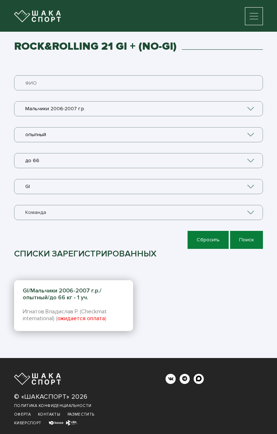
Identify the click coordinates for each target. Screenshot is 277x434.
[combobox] (138, 108)
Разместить (80, 414)
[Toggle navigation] (254, 16)
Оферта (22, 414)
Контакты (49, 414)
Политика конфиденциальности (52, 405)
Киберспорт (27, 423)
